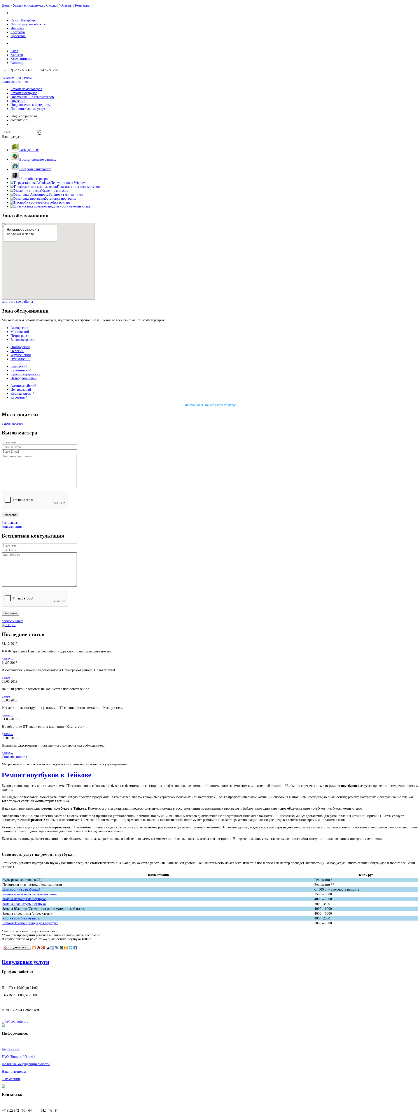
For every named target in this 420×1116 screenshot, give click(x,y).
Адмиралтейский (23, 385)
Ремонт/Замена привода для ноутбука (30, 923)
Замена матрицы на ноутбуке (24, 899)
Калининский (20, 370)
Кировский (18, 366)
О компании (11, 1079)
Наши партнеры (14, 1071)
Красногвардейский (25, 374)
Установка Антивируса (66, 194)
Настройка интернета (35, 169)
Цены (6, 5)
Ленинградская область (28, 24)
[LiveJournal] (57, 948)
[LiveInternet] (48, 948)
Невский (17, 351)
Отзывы (66, 5)
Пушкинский (20, 359)
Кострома (17, 32)
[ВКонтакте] (75, 948)
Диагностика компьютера (71, 206)
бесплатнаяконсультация (12, 524)
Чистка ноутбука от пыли (21, 918)
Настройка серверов (34, 179)
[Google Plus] (43, 948)
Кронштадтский (22, 393)
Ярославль (18, 36)
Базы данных (29, 150)
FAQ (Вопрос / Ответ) (18, 1056)
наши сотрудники (15, 81)
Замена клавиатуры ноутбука (24, 904)
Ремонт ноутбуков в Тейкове (46, 775)
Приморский (20, 347)
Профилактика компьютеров (78, 186)
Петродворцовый (23, 378)
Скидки (52, 5)
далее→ (7, 659)
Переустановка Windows (69, 183)
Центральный (20, 389)
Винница (17, 63)
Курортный (19, 397)
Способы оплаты (14, 757)
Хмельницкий (21, 59)
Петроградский (21, 335)
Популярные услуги (25, 962)
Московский (19, 332)
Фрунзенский (20, 355)
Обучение (17, 101)
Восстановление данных (37, 159)
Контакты (82, 5)
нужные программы (17, 77)
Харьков (16, 55)
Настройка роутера (56, 202)
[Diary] (38, 948)
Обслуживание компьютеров (32, 97)
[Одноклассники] (66, 948)
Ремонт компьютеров (26, 89)
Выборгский (19, 328)
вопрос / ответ (12, 621)
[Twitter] (70, 948)
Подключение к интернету (30, 105)
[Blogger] (34, 948)
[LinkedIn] (52, 948)
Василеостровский (24, 339)
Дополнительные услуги (28, 109)
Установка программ (60, 198)
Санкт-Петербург (23, 20)
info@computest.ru (15, 1021)
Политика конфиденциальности (26, 1064)
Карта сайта (10, 1049)
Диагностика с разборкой (21, 889)
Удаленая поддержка (28, 5)
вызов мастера (12, 423)
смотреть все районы (17, 301)
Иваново (17, 28)
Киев (14, 51)
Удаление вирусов (54, 190)
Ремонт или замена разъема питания (29, 894)
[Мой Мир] (61, 948)
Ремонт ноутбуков (23, 93)
